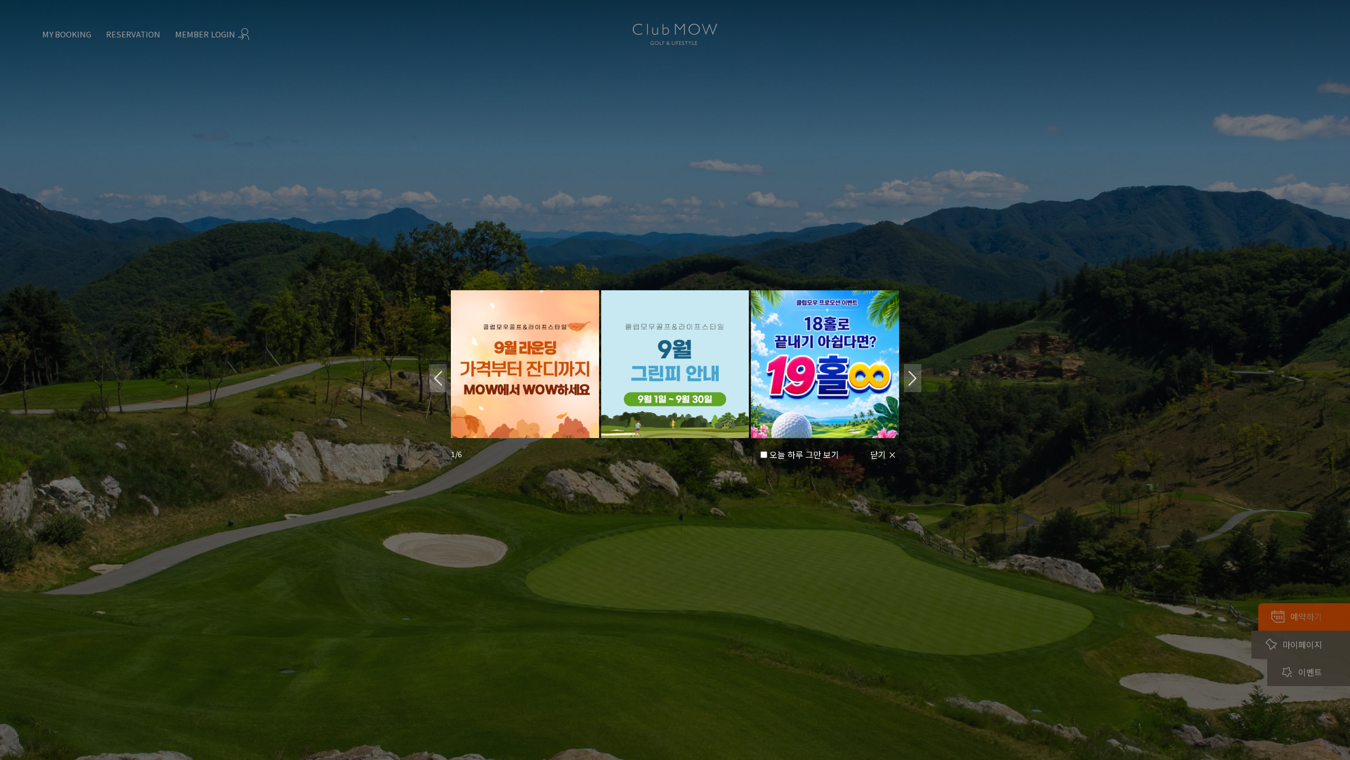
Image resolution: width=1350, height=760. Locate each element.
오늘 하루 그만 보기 (804, 454)
